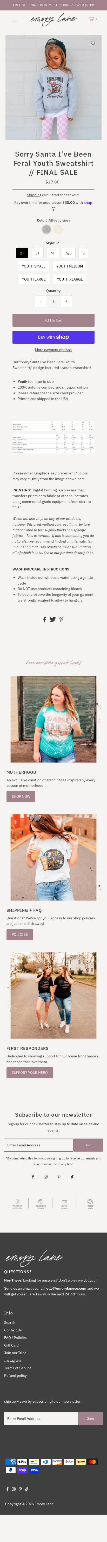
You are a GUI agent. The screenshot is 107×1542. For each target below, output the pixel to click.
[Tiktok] (72, 1177)
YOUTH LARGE (34, 279)
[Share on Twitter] (53, 620)
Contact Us (13, 1330)
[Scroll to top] (96, 1531)
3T (37, 253)
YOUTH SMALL (33, 266)
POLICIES (20, 934)
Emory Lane (44, 1504)
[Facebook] (33, 1177)
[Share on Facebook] (45, 620)
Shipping (34, 195)
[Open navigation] (14, 18)
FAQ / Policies (15, 1337)
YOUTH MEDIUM (69, 266)
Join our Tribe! (16, 1352)
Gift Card (11, 1345)
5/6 (68, 253)
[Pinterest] (59, 1177)
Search (9, 1322)
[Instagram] (46, 1177)
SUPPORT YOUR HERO (30, 1072)
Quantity (53, 290)
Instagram (12, 1360)
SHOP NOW (21, 796)
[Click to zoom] (93, 43)
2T (22, 253)
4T (53, 253)
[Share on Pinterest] (61, 620)
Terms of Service (17, 1368)
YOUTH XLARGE (70, 279)
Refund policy (15, 1375)
